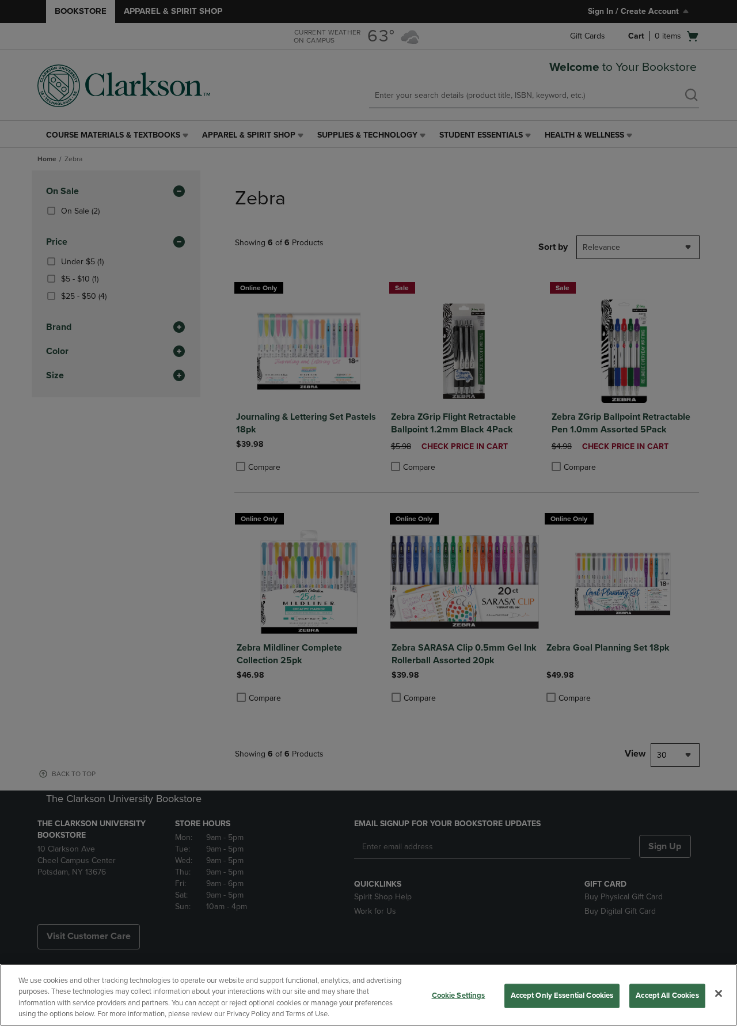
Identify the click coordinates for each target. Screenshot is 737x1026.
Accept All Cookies (667, 995)
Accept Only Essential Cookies (562, 995)
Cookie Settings (458, 995)
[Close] (718, 993)
